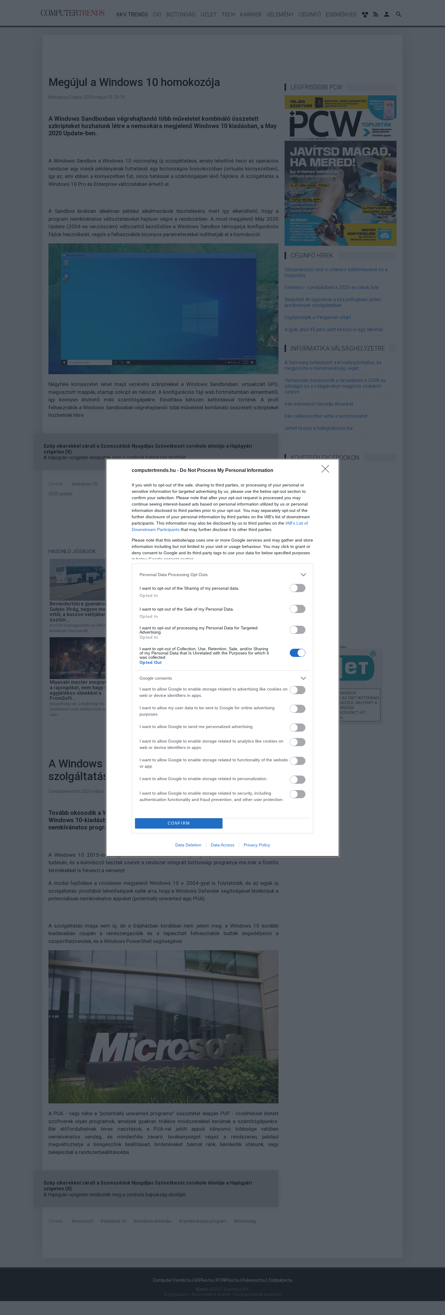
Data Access (222, 844)
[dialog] (222, 657)
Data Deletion (188, 844)
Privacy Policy (257, 844)
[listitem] (222, 575)
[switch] (297, 588)
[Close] (327, 470)
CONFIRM (179, 823)
